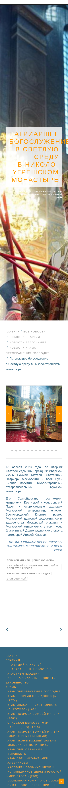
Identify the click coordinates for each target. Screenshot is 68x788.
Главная (13, 331)
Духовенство (17, 682)
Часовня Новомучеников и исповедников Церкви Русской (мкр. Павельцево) (34, 772)
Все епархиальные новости (31, 678)
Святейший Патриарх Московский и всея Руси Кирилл (32, 567)
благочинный (17, 579)
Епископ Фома (44, 560)
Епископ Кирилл (18, 560)
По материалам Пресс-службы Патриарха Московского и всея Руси (34, 546)
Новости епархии (24, 337)
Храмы (11, 686)
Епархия (13, 660)
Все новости (34, 331)
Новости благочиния (27, 342)
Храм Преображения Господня (29, 573)
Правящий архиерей (24, 664)
